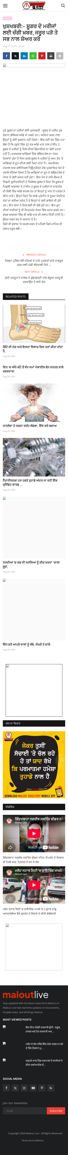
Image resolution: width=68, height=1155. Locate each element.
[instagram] (24, 1088)
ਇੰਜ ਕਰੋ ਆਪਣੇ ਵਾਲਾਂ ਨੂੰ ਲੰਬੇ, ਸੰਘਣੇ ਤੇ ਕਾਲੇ (26, 644)
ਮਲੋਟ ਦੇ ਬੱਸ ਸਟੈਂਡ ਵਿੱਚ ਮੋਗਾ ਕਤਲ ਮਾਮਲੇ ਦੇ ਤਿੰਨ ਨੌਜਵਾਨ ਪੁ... (44, 1046)
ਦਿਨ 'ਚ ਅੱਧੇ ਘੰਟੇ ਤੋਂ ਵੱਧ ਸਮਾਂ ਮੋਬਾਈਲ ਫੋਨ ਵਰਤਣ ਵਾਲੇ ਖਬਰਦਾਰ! (33, 369)
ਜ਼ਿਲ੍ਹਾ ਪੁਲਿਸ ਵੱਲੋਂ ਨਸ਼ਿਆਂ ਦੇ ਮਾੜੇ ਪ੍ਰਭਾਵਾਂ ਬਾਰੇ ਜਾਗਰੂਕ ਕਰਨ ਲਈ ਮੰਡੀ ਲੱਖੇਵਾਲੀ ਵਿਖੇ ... (34, 263)
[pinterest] (42, 1088)
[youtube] (33, 1088)
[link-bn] (34, 690)
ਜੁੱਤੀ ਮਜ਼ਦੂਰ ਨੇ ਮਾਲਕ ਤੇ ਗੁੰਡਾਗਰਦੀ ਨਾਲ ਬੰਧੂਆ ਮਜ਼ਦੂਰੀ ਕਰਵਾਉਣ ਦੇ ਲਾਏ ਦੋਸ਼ (34, 280)
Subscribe (56, 1110)
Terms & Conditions (33, 1140)
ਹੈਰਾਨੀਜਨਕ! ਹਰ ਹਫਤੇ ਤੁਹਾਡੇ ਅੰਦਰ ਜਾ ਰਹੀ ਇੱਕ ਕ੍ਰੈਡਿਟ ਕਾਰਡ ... (30, 482)
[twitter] (15, 1088)
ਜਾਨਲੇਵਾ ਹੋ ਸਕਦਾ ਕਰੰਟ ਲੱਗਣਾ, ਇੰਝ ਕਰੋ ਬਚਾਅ (30, 426)
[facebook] (6, 1088)
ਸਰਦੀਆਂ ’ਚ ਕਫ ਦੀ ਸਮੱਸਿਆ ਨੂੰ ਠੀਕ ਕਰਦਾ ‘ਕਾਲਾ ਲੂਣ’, (31, 564)
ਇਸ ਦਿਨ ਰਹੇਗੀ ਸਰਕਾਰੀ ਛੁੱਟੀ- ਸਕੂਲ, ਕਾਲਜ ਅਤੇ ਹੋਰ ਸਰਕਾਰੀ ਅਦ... (43, 1029)
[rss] (50, 1088)
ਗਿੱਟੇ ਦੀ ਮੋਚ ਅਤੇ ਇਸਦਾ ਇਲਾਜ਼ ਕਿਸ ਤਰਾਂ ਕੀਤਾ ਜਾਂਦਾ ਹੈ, (33, 349)
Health (7, 18)
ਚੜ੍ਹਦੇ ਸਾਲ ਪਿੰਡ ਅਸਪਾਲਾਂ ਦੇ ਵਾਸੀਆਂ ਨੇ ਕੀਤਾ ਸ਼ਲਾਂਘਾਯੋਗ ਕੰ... (44, 1062)
